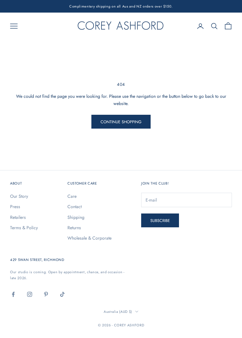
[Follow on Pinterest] (46, 294)
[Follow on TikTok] (62, 294)
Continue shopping (121, 122)
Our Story (19, 196)
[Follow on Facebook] (13, 294)
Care (72, 196)
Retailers (18, 217)
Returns (74, 227)
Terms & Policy (24, 227)
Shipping (75, 217)
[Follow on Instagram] (29, 294)
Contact (74, 206)
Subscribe (160, 221)
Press (15, 206)
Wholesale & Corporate (89, 238)
